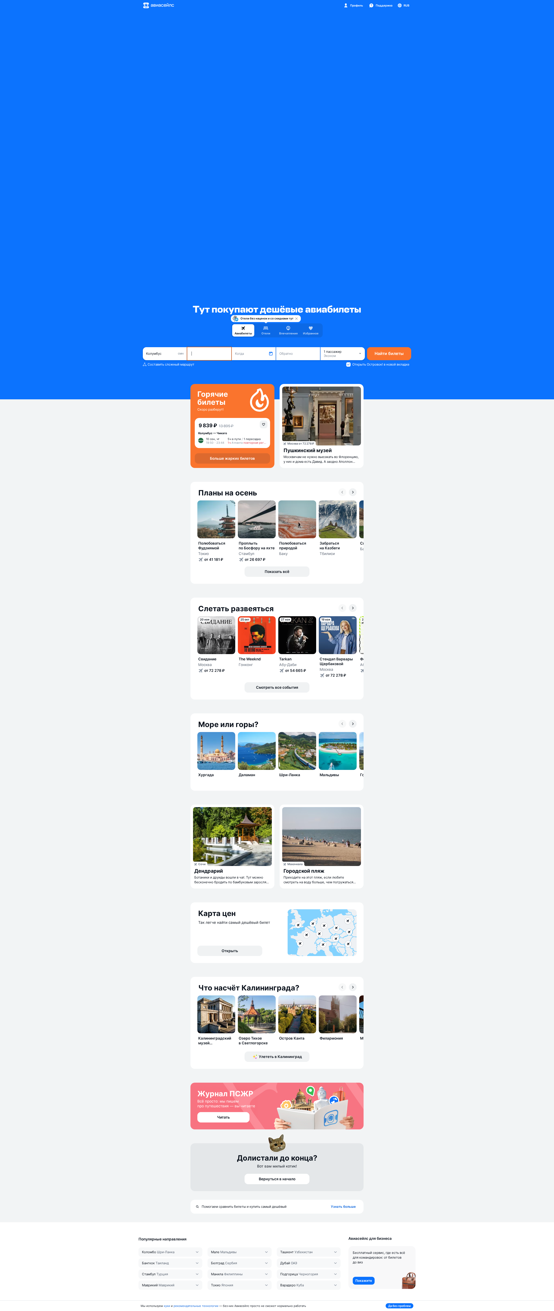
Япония (227, 1285)
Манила (217, 1274)
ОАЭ (294, 1263)
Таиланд (162, 1263)
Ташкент (287, 1252)
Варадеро (288, 1285)
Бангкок (148, 1263)
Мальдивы (228, 1252)
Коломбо (149, 1252)
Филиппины (233, 1274)
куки (167, 1306)
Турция (162, 1274)
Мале (215, 1252)
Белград (217, 1263)
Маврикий (150, 1285)
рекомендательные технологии (196, 1306)
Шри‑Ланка (165, 1252)
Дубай (285, 1263)
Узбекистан (304, 1252)
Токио (216, 1285)
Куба (300, 1285)
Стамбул (149, 1274)
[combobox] (165, 353)
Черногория (308, 1274)
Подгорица (289, 1274)
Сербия (231, 1263)
